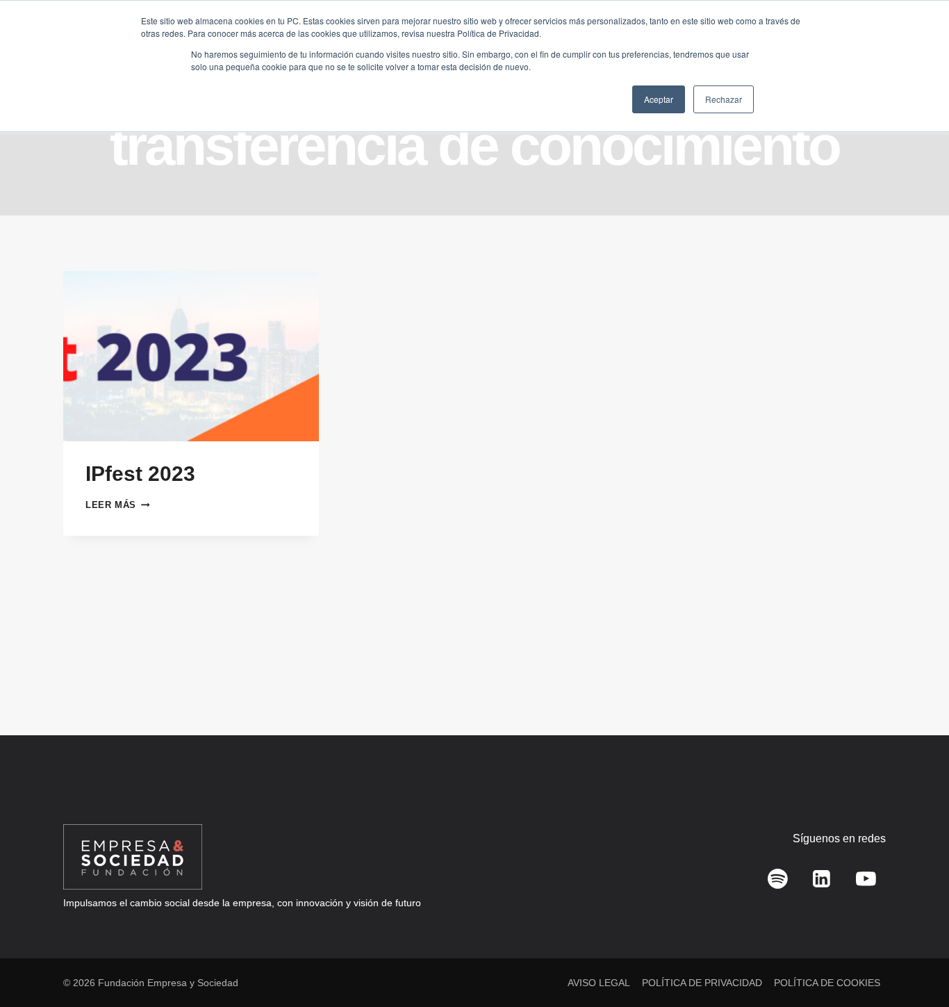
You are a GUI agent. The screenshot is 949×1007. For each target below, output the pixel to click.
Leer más (117, 505)
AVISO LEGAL (599, 982)
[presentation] (191, 356)
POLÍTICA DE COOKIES (827, 982)
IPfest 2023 (140, 473)
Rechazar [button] (723, 99)
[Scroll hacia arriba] (918, 966)
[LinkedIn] (822, 879)
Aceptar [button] (658, 99)
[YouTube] (865, 879)
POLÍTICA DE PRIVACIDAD (702, 982)
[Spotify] (778, 879)
